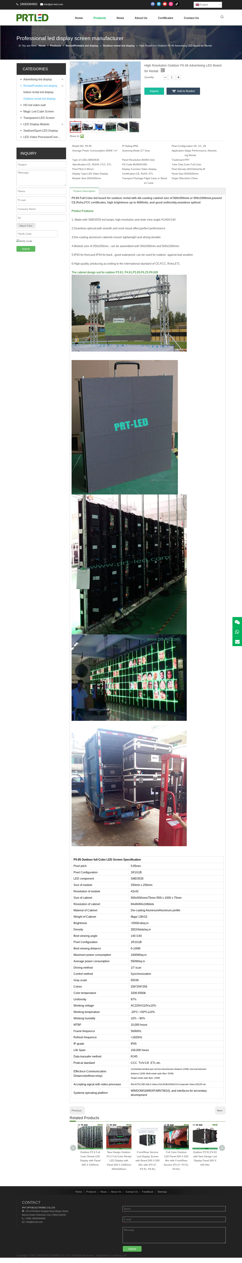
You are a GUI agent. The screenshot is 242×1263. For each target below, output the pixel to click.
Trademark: (178, 159)
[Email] (237, 641)
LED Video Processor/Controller (43, 137)
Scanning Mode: (131, 150)
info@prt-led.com (53, 4)
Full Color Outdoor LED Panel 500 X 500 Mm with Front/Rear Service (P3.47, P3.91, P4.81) (176, 1160)
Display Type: (79, 173)
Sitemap (162, 1191)
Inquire (154, 91)
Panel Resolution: (132, 159)
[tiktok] (177, 4)
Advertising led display (37, 79)
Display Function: (131, 169)
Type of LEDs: (80, 159)
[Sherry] (237, 621)
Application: (178, 150)
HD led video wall (34, 105)
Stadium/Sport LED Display (40, 130)
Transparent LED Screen (39, 117)
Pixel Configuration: (182, 146)
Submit (26, 248)
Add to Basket (186, 91)
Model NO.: (78, 146)
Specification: (79, 164)
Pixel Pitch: (78, 169)
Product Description (84, 191)
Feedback (147, 1191)
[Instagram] (171, 4)
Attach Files (25, 225)
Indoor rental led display (38, 92)
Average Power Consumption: (89, 150)
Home (78, 1191)
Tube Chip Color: (181, 164)
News (103, 1191)
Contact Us (131, 1191)
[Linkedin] (159, 4)
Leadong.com (119, 1255)
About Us (116, 1191)
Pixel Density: (179, 169)
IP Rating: (127, 146)
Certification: (129, 173)
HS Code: (127, 164)
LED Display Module (36, 124)
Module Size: (79, 178)
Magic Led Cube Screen (38, 111)
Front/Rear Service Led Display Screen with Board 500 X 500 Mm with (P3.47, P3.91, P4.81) (148, 1160)
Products (91, 1191)
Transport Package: (133, 178)
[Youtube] (165, 4)
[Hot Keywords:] (222, 17)
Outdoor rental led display (39, 98)
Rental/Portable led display (40, 85)
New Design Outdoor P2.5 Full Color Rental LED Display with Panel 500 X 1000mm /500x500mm (119, 1160)
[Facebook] (153, 4)
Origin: (175, 178)
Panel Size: (178, 173)
